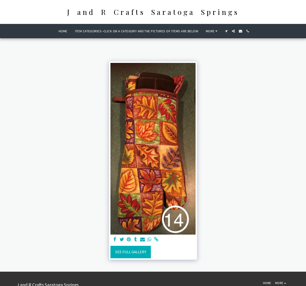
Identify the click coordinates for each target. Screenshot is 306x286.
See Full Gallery (130, 251)
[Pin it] (128, 239)
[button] (226, 31)
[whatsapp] (149, 239)
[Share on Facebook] (114, 239)
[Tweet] (121, 239)
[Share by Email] (142, 239)
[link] (156, 239)
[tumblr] (135, 239)
